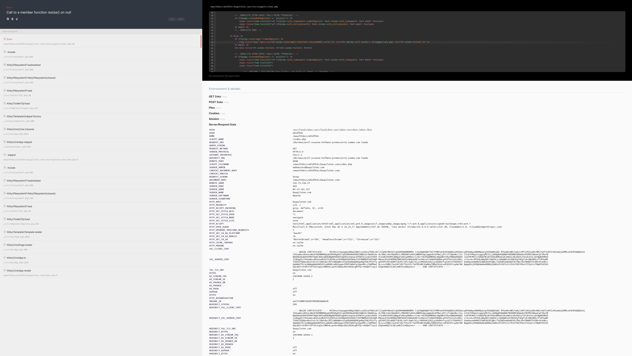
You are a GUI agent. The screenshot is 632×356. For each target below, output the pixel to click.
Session (214, 118)
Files (212, 107)
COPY (172, 19)
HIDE (180, 19)
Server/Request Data (222, 124)
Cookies (214, 113)
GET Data (215, 96)
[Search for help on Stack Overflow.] (16, 19)
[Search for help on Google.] (8, 19)
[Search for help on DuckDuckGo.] (12, 19)
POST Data (216, 102)
